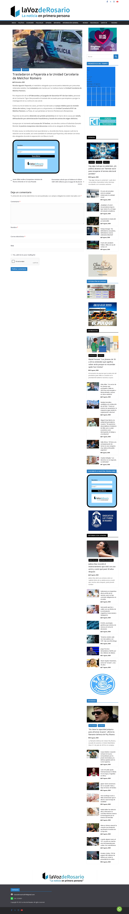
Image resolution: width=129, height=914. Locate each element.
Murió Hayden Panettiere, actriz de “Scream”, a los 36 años (108, 663)
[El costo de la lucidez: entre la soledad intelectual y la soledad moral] (93, 195)
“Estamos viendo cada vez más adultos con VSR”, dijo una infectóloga (109, 639)
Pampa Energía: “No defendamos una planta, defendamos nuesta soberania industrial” (108, 232)
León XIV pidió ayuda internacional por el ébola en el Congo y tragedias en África (108, 773)
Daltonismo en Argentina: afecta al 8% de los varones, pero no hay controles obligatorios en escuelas (108, 595)
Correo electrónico (18, 236)
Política (21, 23)
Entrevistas (92, 355)
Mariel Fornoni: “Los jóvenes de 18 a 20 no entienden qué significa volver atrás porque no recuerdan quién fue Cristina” (101, 363)
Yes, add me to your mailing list (24, 255)
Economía (30, 23)
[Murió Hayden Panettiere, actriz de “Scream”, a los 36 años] (93, 664)
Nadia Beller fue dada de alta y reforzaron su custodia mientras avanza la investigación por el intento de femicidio (109, 813)
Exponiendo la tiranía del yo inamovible (108, 220)
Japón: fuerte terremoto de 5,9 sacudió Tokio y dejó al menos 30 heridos (108, 786)
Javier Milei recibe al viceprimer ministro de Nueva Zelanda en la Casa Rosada (27, 180)
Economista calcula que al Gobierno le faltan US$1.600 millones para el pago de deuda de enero (67, 182)
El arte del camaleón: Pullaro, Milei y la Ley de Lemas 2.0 (108, 245)
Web (12, 246)
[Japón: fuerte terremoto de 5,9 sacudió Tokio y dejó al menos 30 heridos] (93, 787)
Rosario (114, 23)
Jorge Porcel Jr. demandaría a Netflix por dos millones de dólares (108, 651)
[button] (79, 22)
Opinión (48, 23)
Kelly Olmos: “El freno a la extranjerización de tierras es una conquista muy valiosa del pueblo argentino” (108, 446)
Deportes (57, 23)
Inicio (14, 23)
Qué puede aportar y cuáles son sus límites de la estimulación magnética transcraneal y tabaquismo (108, 611)
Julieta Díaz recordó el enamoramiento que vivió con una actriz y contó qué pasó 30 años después (101, 568)
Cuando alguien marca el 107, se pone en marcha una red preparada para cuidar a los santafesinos (108, 842)
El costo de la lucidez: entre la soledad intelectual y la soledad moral (108, 194)
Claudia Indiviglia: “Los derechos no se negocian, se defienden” (108, 460)
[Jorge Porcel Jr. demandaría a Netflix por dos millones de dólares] (93, 652)
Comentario (15, 202)
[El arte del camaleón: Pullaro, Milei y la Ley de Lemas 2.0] (93, 246)
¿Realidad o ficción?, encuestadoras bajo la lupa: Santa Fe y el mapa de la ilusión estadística (108, 208)
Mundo (85, 23)
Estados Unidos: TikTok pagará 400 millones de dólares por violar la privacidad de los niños (108, 856)
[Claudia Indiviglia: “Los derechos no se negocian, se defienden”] (93, 461)
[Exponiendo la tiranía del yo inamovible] (93, 221)
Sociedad (25, 69)
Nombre (20, 145)
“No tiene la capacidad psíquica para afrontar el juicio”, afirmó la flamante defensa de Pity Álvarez (101, 732)
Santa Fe (104, 23)
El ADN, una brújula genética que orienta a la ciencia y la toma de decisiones (108, 626)
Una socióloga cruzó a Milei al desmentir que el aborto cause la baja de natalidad (108, 798)
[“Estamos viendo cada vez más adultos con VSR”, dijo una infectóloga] (93, 640)
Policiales (39, 23)
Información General (70, 23)
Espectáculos (93, 560)
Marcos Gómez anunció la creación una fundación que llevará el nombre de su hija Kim (109, 828)
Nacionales (94, 23)
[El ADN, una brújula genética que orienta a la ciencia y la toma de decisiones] (93, 627)
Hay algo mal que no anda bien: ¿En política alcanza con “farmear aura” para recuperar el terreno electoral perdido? (102, 170)
